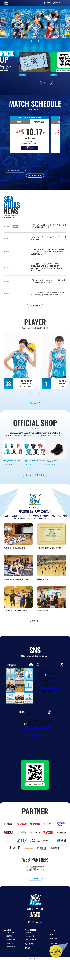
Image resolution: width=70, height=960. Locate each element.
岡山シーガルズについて (33, 939)
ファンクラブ (29, 944)
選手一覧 (28, 932)
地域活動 (27, 948)
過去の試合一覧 (10, 947)
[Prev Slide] (30, 41)
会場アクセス (10, 943)
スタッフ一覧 (30, 936)
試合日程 (9, 936)
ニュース (52, 930)
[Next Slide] (39, 41)
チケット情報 (10, 932)
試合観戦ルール (10, 939)
